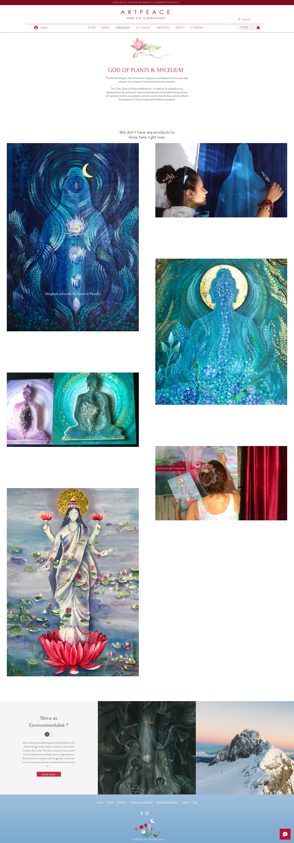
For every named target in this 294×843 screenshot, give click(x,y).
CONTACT (123, 802)
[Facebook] (142, 813)
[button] (246, 27)
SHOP (110, 802)
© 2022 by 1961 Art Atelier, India (148, 839)
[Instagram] (147, 813)
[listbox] (246, 27)
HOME (100, 802)
